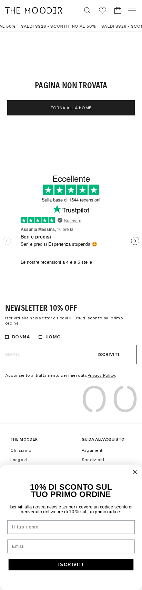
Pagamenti (93, 450)
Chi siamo (20, 450)
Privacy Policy (101, 375)
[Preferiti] (102, 10)
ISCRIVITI (71, 564)
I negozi (18, 459)
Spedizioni (93, 459)
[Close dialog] (135, 472)
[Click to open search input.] (87, 10)
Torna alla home (71, 107)
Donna (21, 336)
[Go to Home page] (33, 10)
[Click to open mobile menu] (132, 10)
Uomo (53, 336)
